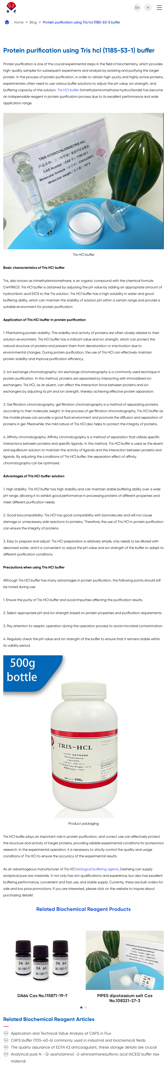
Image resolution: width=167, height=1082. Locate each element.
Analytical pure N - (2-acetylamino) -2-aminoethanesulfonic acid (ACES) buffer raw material (85, 1057)
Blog (33, 22)
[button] (81, 1007)
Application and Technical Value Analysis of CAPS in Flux (61, 1033)
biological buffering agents (97, 869)
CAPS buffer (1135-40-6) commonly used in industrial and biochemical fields (78, 1040)
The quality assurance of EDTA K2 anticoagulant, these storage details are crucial (84, 1047)
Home (18, 22)
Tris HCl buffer (68, 90)
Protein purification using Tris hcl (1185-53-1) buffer (81, 22)
